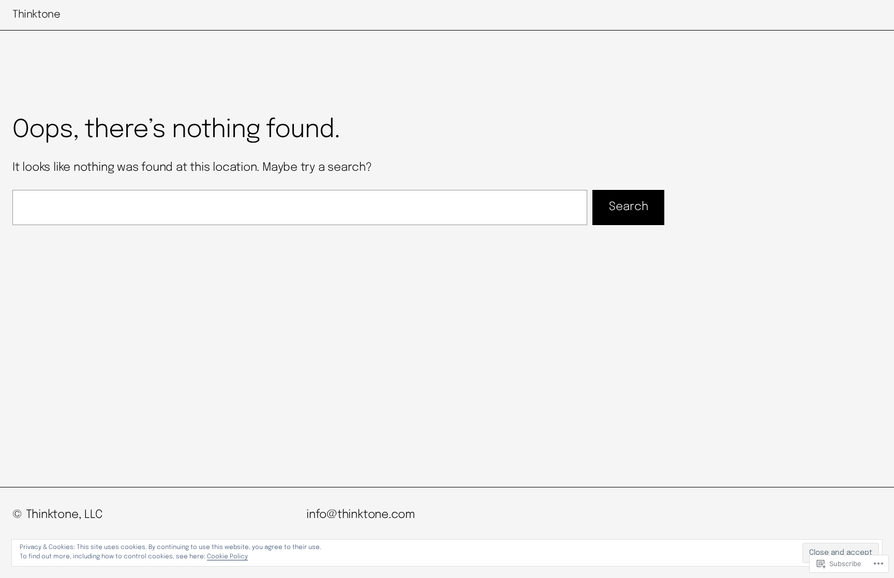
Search (628, 207)
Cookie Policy (227, 557)
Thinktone (36, 14)
